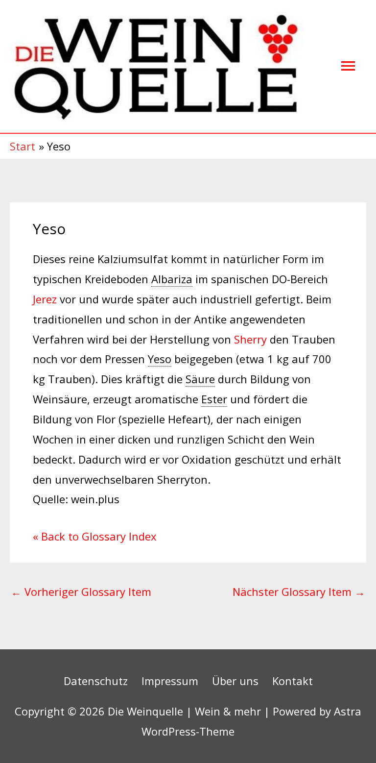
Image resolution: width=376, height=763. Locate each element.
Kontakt (292, 680)
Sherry (250, 339)
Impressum (169, 680)
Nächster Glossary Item (299, 591)
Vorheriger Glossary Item (81, 591)
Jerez (45, 299)
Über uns (235, 680)
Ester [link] (214, 399)
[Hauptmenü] (348, 66)
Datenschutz (96, 680)
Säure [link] (200, 378)
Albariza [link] (171, 278)
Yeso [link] (159, 358)
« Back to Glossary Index (95, 536)
